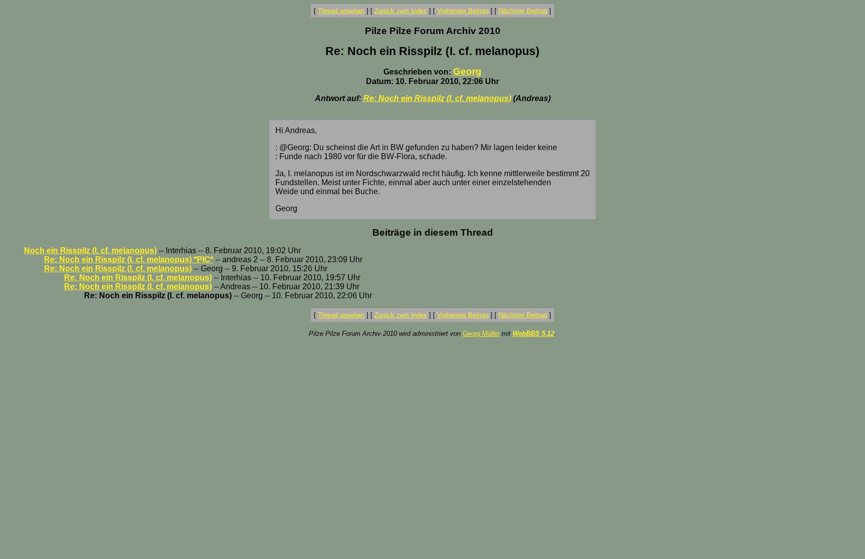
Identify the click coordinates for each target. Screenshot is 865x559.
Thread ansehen (341, 11)
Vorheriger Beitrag (463, 11)
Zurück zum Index (400, 11)
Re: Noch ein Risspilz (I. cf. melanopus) (437, 98)
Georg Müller (481, 333)
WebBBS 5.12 (533, 333)
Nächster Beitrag (523, 11)
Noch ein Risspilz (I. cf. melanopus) (90, 250)
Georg (467, 71)
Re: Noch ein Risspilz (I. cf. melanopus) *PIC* (128, 259)
